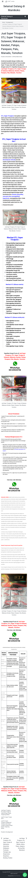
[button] (25, 875)
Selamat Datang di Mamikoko (17, 872)
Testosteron (10, 322)
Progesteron (16, 289)
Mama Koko (19, 56)
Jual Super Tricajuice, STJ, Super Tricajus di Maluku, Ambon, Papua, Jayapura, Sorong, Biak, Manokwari (20, 844)
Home (3, 22)
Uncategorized (9, 22)
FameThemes (17, 875)
